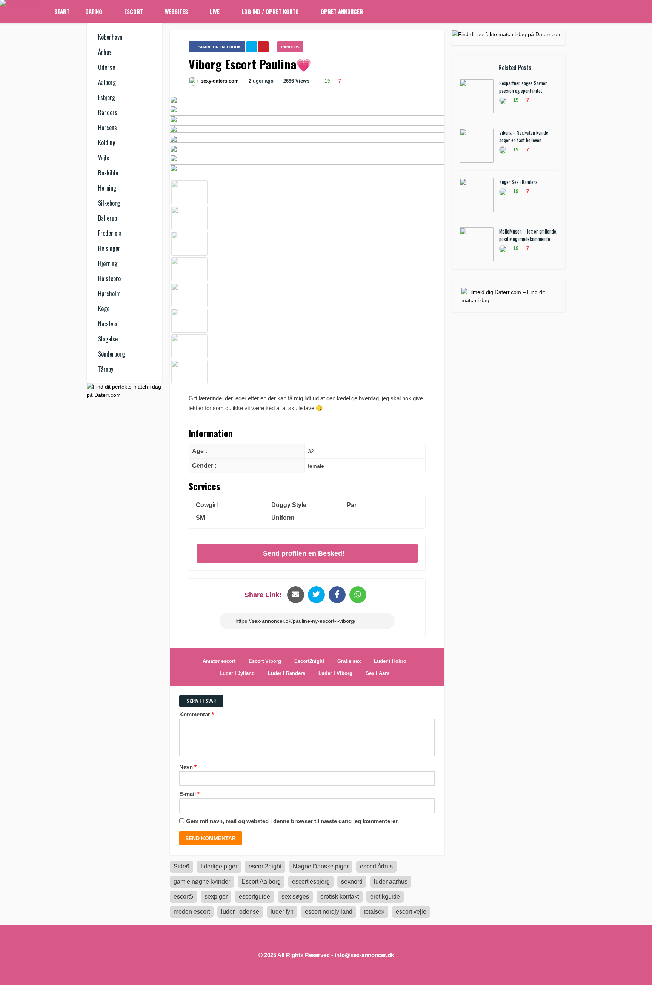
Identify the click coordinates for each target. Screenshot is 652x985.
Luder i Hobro (390, 661)
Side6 (181, 866)
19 (326, 81)
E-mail (189, 794)
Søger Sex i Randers (518, 182)
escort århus (376, 866)
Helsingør (109, 248)
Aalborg (107, 82)
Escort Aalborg (261, 881)
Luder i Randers (286, 673)
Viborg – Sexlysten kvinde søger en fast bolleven (523, 136)
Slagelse (108, 338)
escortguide (254, 896)
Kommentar (196, 714)
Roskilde (108, 172)
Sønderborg (111, 353)
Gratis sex (349, 661)
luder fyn (282, 911)
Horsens (107, 127)
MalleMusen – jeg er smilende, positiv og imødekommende (528, 235)
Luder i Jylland (237, 673)
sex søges (295, 896)
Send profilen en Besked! (303, 553)
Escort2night (309, 661)
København (110, 36)
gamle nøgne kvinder (202, 881)
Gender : (204, 466)
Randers (107, 112)
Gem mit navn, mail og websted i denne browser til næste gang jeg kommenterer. (292, 821)
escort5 (183, 896)
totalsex (374, 911)
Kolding (106, 142)
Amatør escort (219, 661)
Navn (188, 767)
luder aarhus (391, 881)
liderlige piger (219, 866)
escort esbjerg (311, 881)
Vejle (103, 157)
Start (61, 11)
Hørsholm (109, 293)
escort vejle (411, 911)
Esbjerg (106, 97)
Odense (106, 67)
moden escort (192, 911)
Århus (105, 52)
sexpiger (216, 896)
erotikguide (385, 896)
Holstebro (109, 278)
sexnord (352, 881)
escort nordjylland (328, 911)
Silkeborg (109, 202)
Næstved (108, 323)
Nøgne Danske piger (321, 866)
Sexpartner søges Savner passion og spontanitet (523, 86)
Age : (199, 451)
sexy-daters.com (220, 81)
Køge (103, 308)
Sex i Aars (377, 673)
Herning (107, 187)
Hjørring (107, 263)
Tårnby (105, 368)
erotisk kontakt (339, 896)
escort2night (265, 866)
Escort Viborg (265, 661)
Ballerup (107, 218)
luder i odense (240, 911)
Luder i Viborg (335, 673)
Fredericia (109, 233)
